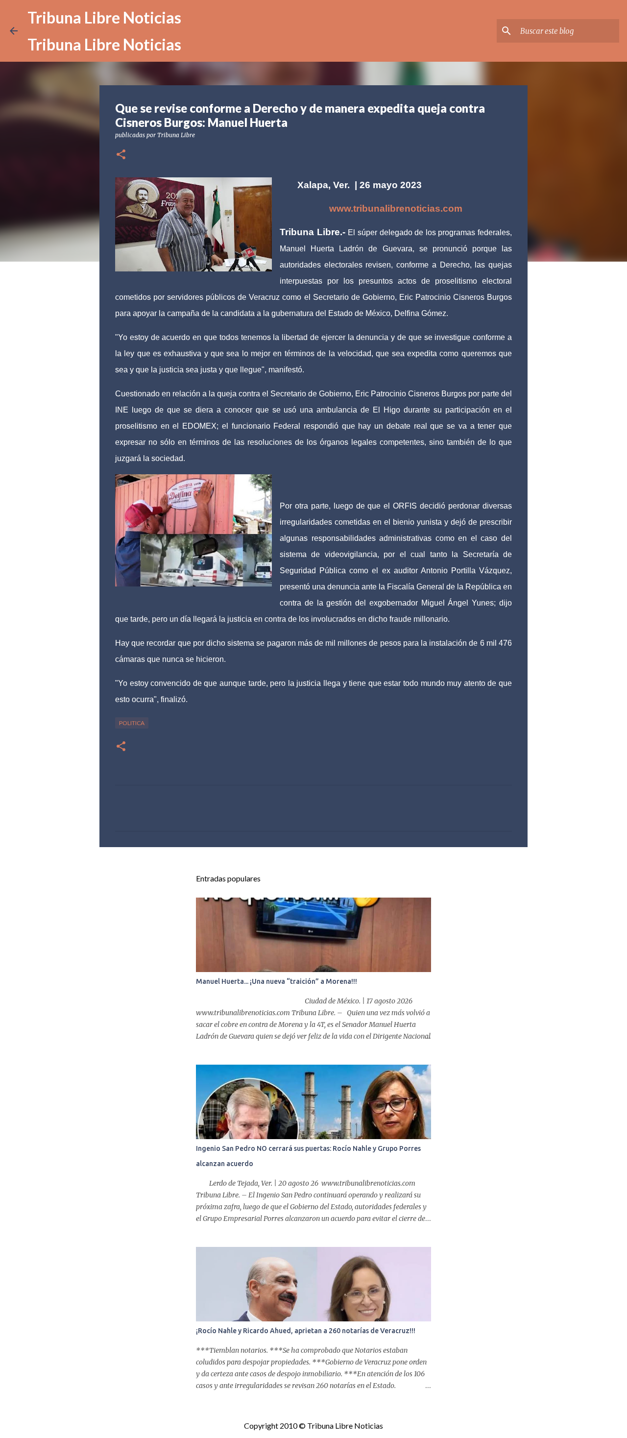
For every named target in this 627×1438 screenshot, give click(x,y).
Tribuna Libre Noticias (104, 17)
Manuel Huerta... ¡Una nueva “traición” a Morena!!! (276, 981)
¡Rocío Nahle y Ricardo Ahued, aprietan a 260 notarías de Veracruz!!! (305, 1331)
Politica (132, 723)
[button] (121, 155)
